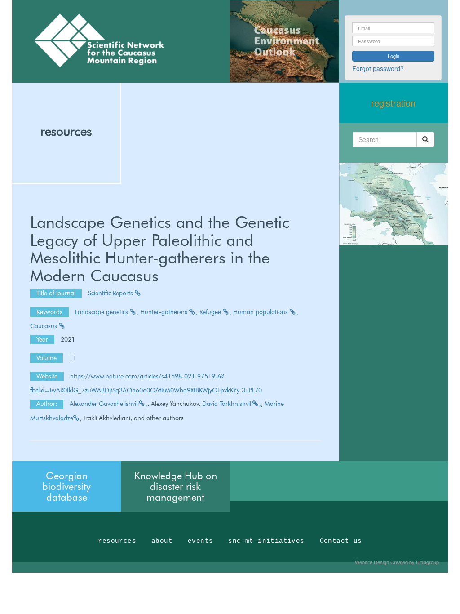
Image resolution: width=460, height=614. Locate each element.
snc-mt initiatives (266, 540)
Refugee (211, 312)
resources (66, 131)
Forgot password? (378, 68)
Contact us (341, 540)
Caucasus (44, 325)
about (161, 540)
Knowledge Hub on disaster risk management (175, 486)
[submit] (425, 139)
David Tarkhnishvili (227, 403)
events (200, 540)
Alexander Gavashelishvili (104, 403)
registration (393, 102)
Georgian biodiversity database (66, 486)
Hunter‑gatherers (164, 312)
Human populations (261, 312)
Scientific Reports (111, 293)
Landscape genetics (102, 312)
